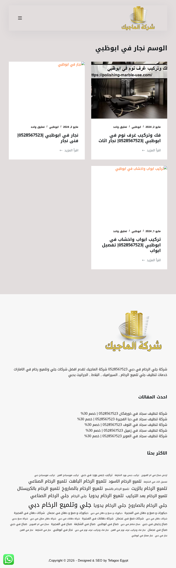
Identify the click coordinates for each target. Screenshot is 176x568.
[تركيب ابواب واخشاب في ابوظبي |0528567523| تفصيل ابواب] (129, 194)
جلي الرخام (79, 496)
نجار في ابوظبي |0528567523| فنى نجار (47, 138)
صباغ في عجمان (157, 530)
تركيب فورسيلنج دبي (44, 475)
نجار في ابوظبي (63, 530)
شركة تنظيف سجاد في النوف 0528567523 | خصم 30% (126, 424)
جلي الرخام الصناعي (49, 495)
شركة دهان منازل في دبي (43, 519)
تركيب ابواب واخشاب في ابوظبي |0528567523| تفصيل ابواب (131, 245)
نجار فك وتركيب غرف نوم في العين (128, 530)
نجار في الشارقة (43, 530)
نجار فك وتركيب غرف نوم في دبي (92, 530)
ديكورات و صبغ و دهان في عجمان (67, 513)
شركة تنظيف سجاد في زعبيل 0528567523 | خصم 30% (126, 430)
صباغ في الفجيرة (61, 524)
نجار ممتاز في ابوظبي (142, 536)
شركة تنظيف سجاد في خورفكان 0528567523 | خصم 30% (124, 413)
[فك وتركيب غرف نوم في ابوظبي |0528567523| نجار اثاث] (129, 90)
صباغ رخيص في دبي (154, 524)
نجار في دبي (161, 536)
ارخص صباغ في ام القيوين (154, 475)
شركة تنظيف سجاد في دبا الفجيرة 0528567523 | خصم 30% (122, 419)
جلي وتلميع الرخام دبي (59, 504)
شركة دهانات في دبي (69, 519)
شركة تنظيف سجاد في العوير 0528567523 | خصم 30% (125, 436)
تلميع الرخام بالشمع (117, 489)
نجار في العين (26, 530)
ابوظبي (136, 127)
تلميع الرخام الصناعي (47, 481)
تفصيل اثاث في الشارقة (155, 482)
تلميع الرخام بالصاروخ (82, 488)
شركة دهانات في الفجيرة (98, 518)
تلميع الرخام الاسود (125, 481)
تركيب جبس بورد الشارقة (127, 475)
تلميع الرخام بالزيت (149, 488)
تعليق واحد (120, 127)
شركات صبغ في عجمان (130, 518)
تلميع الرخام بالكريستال (38, 488)
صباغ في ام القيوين (39, 524)
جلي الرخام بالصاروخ (147, 505)
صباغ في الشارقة (84, 524)
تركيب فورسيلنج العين (68, 475)
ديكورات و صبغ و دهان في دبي (106, 513)
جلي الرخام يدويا (110, 505)
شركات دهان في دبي (156, 519)
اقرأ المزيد (151, 150)
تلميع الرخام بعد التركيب (146, 496)
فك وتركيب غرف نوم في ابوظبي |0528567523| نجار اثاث (130, 138)
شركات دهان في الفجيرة (29, 513)
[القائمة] (20, 18)
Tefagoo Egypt (118, 561)
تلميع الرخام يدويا (106, 495)
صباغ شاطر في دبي (130, 524)
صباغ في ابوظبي (107, 524)
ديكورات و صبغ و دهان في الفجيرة (145, 513)
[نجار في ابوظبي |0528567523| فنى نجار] (47, 90)
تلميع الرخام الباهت (87, 481)
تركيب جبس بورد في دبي (96, 475)
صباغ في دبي (18, 524)
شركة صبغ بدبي (20, 519)
